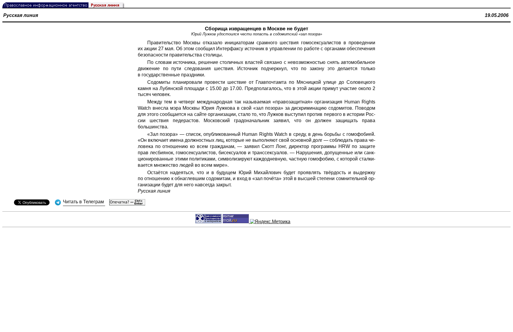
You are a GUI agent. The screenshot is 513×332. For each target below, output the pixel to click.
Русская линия (20, 15)
